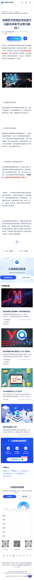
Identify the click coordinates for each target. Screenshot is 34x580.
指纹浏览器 (4, 11)
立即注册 (9, 496)
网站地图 (26, 576)
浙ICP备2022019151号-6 (24, 573)
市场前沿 (16, 11)
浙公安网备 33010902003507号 (11, 573)
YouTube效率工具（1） (8, 473)
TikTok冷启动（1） (25, 470)
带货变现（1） (6, 470)
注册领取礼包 (8, 277)
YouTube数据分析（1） (20, 473)
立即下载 (24, 496)
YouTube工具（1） (7, 476)
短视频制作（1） (15, 470)
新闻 (11, 11)
